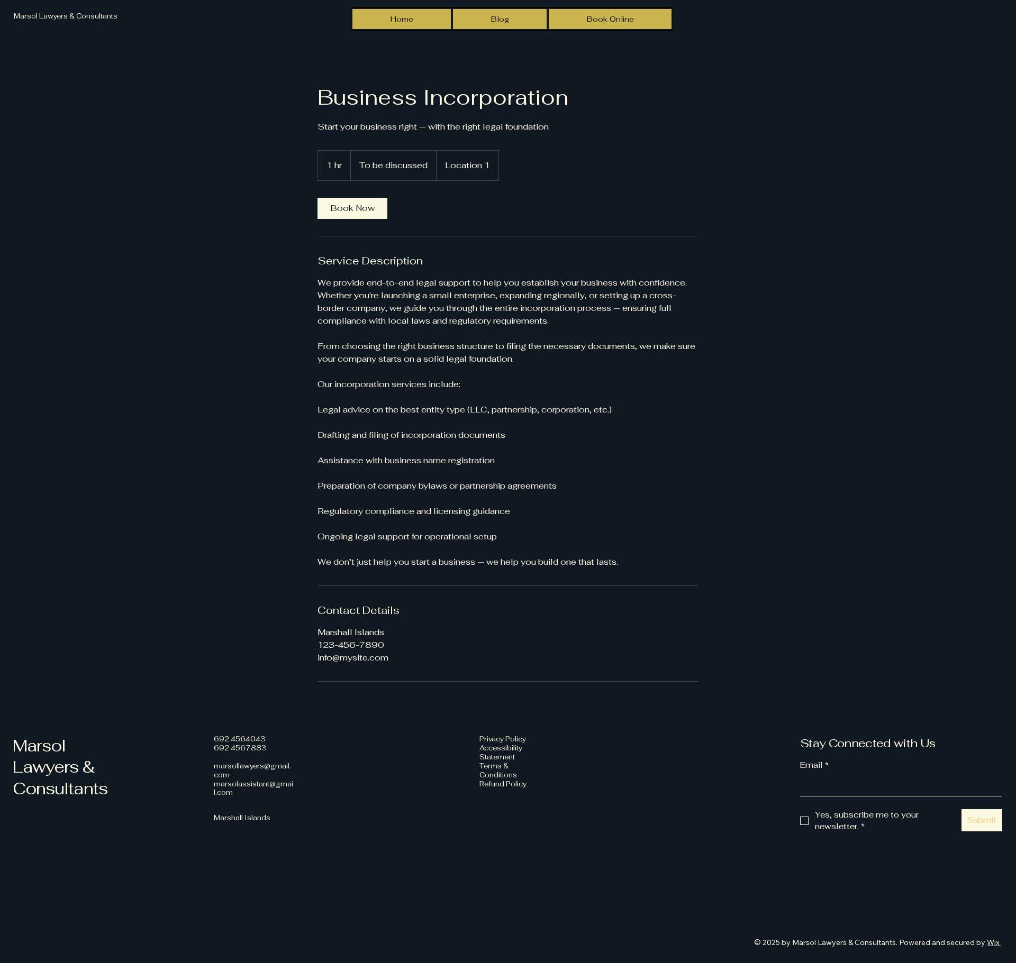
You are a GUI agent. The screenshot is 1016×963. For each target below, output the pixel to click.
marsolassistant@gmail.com (253, 788)
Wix (993, 942)
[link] (352, 208)
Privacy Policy (502, 739)
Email (814, 765)
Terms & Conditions (498, 770)
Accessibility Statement (500, 753)
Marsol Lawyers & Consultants (60, 767)
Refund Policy (503, 783)
